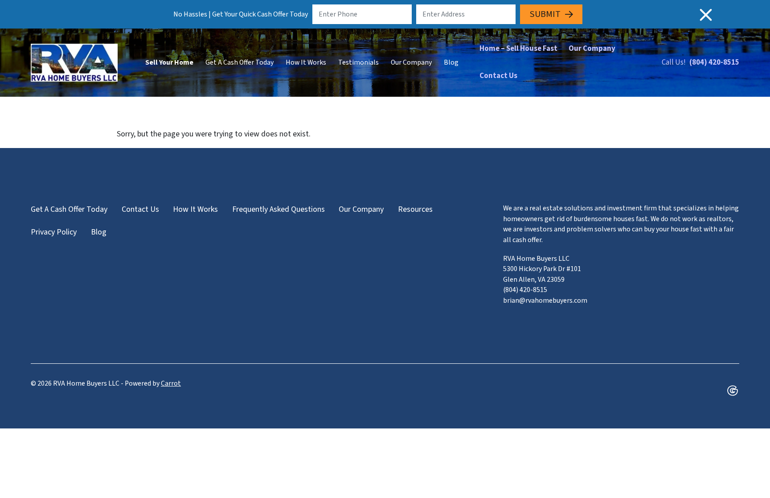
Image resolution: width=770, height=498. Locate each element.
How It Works (306, 62)
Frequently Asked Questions (278, 209)
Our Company (411, 62)
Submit (545, 14)
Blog (451, 62)
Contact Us (498, 75)
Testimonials (358, 62)
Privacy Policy (54, 232)
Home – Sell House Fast (518, 48)
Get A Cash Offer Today (239, 62)
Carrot (171, 383)
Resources (415, 209)
